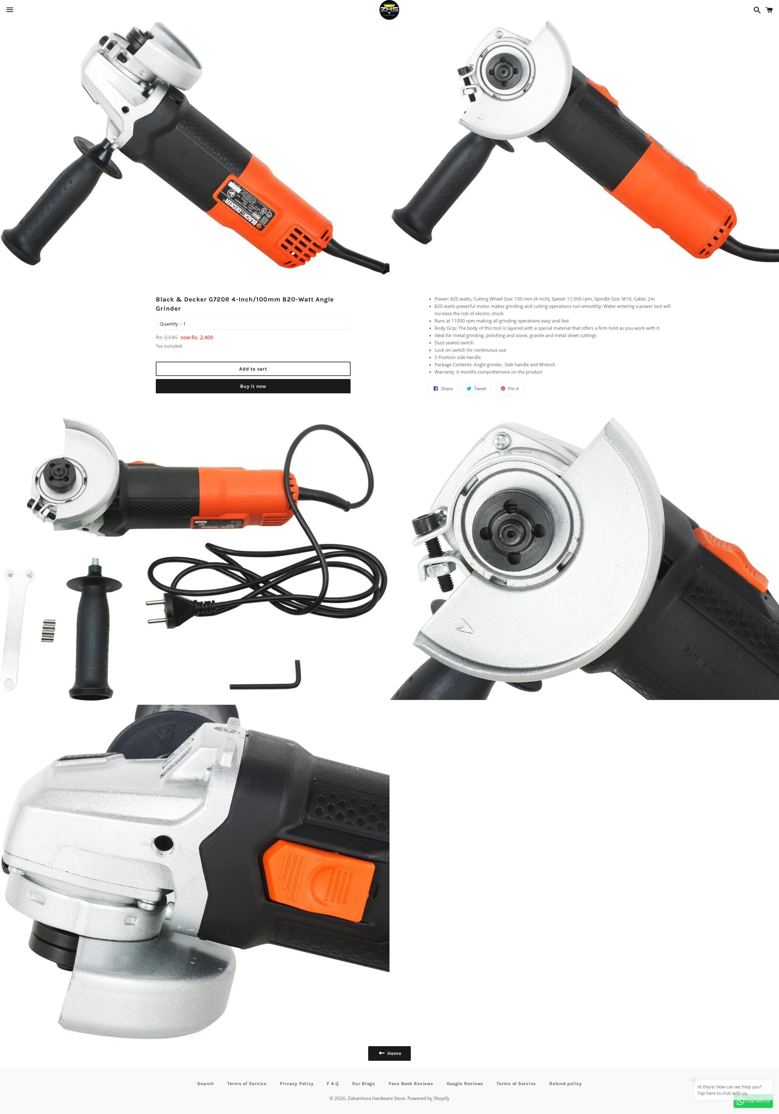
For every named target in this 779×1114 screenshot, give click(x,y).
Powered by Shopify (428, 1098)
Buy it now (253, 386)
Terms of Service (247, 1083)
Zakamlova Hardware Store (376, 1098)
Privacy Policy (297, 1083)
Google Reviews (465, 1083)
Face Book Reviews (411, 1083)
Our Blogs (363, 1083)
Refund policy (565, 1083)
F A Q (333, 1083)
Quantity (169, 324)
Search (205, 1083)
